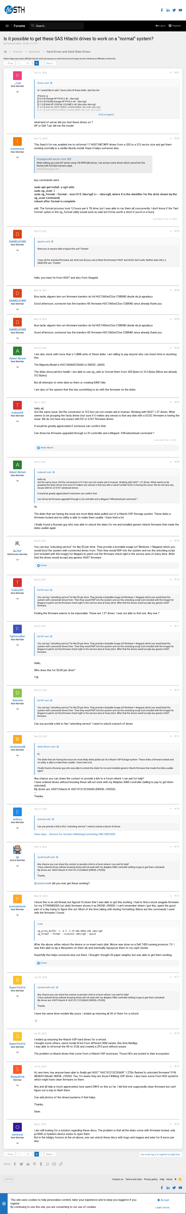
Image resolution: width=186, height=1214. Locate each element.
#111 (176, 626)
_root (17, 83)
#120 (176, 1124)
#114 (176, 809)
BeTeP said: (43, 590)
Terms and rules (134, 1179)
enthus (17, 819)
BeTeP (17, 551)
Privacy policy (151, 1179)
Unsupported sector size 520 (54, 159)
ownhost (17, 1134)
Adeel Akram (17, 358)
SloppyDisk (18, 1076)
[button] (7, 26)
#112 (176, 690)
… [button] (23, 63)
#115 (176, 846)
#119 (176, 1066)
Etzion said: (43, 83)
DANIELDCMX (17, 241)
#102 (176, 138)
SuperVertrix (17, 987)
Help (162, 1179)
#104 (176, 290)
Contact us (117, 1179)
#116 (176, 896)
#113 (176, 736)
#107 (176, 402)
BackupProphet (13, 43)
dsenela (17, 700)
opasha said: (43, 241)
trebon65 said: (44, 472)
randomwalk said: (46, 857)
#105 (176, 319)
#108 (176, 462)
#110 (176, 579)
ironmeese (17, 148)
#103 (176, 231)
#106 (176, 348)
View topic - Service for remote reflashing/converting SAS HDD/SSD (74, 834)
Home (169, 1179)
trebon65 (17, 412)
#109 (176, 540)
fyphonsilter (17, 636)
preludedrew (17, 906)
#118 (176, 1033)
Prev (10, 63)
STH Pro (9, 1179)
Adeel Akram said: (46, 746)
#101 (176, 72)
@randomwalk (42, 883)
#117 (176, 977)
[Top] (175, 1179)
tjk (17, 857)
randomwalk (17, 746)
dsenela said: (44, 819)
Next (49, 63)
